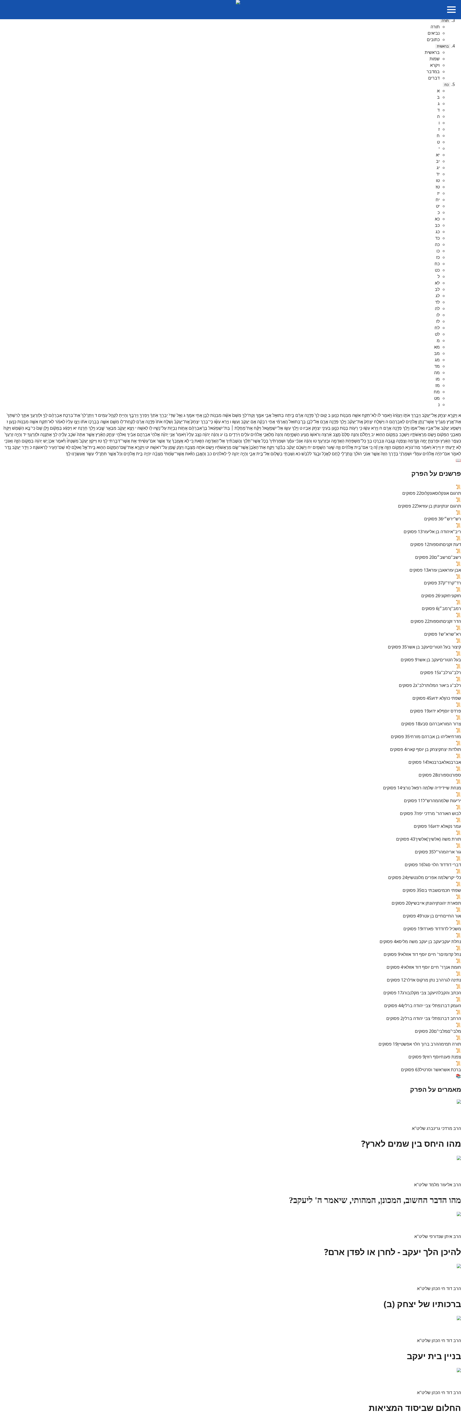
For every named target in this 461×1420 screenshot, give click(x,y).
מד (437, 366)
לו (438, 315)
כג (438, 232)
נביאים (434, 33)
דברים (434, 78)
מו (438, 379)
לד (437, 302)
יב (438, 161)
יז (438, 193)
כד (437, 238)
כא (437, 219)
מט (437, 398)
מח (437, 392)
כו (438, 251)
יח (438, 200)
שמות (435, 59)
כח (446, 85)
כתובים (433, 39)
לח (437, 328)
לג (438, 296)
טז (438, 187)
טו (438, 180)
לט (437, 334)
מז (437, 385)
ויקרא (435, 65)
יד (438, 174)
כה (437, 244)
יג (438, 168)
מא (437, 347)
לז (438, 321)
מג (437, 360)
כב (437, 225)
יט (438, 206)
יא (438, 155)
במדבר (433, 71)
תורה (445, 21)
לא (437, 283)
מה (437, 372)
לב (437, 289)
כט (437, 270)
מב (437, 353)
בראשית (443, 46)
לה (437, 308)
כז (438, 257)
